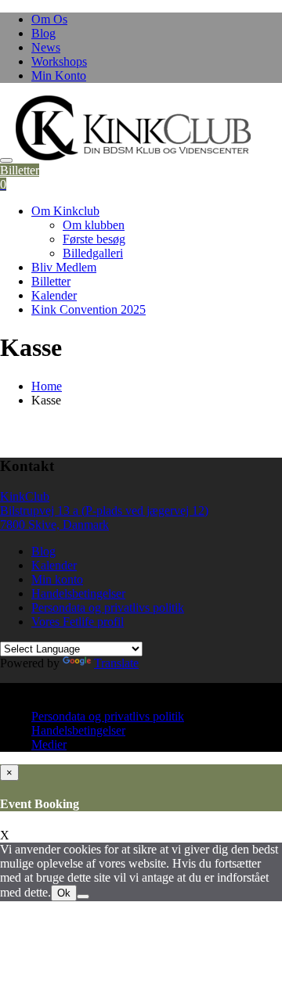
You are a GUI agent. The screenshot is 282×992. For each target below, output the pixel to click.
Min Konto (58, 75)
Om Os (49, 19)
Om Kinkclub (65, 210)
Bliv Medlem (63, 267)
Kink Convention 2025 (88, 309)
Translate (116, 663)
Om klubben (94, 225)
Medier (49, 744)
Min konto (57, 579)
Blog (43, 33)
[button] (133, 127)
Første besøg (94, 239)
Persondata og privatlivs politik (107, 607)
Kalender (54, 295)
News (45, 47)
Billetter (19, 170)
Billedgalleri (93, 253)
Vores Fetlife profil (77, 621)
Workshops (59, 61)
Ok (63, 893)
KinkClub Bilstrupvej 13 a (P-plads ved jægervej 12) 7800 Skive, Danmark (104, 510)
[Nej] (83, 896)
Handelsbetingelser (78, 593)
